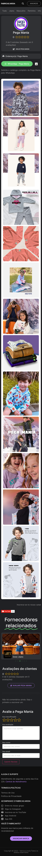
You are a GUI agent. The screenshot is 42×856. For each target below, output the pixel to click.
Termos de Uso (8, 793)
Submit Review (10, 762)
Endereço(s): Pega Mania (17, 56)
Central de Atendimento (16, 781)
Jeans (11, 11)
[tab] (21, 56)
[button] (23, 3)
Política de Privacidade (11, 796)
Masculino (21, 11)
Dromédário (18, 657)
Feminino (32, 11)
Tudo (4, 11)
